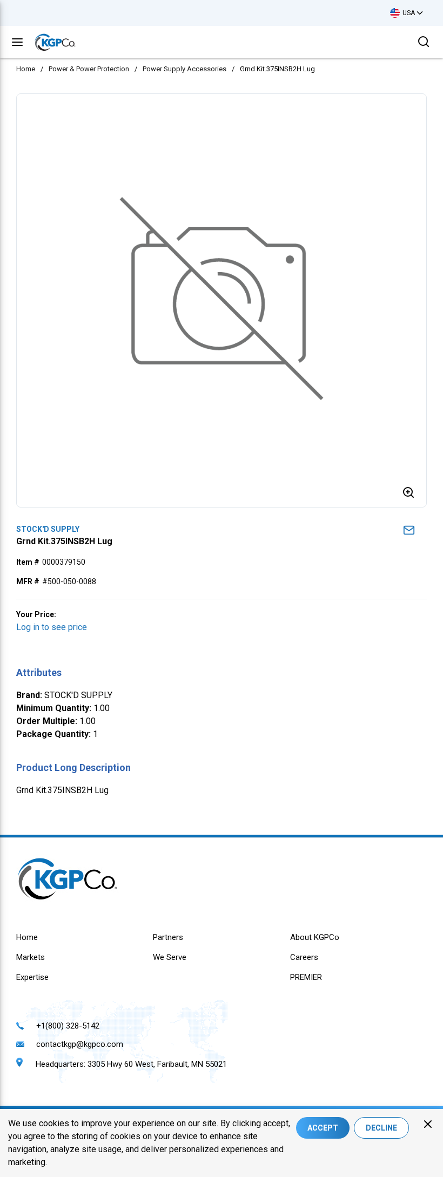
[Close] (427, 1124)
